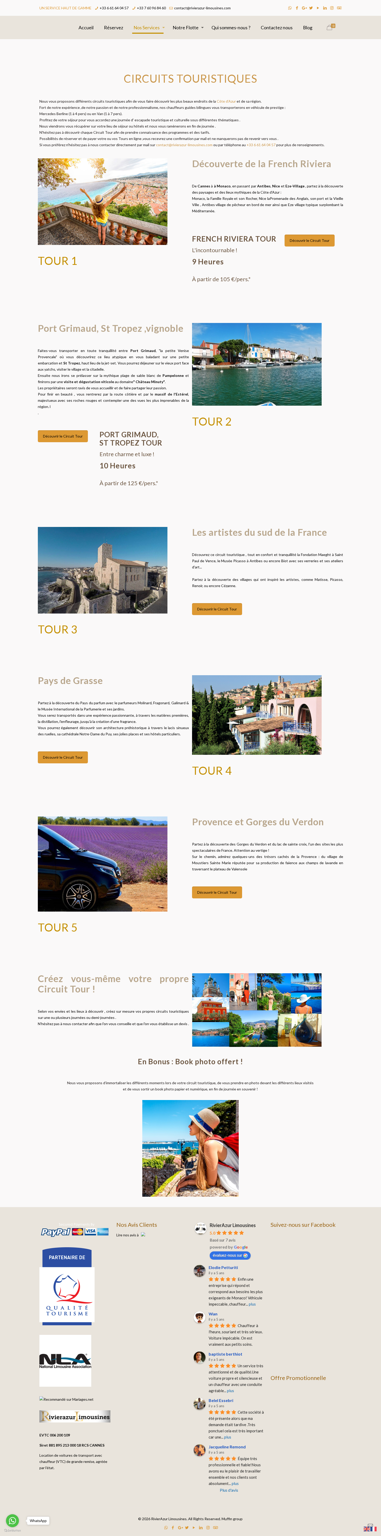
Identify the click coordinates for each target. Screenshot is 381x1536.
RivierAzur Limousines (233, 1225)
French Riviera (299, 163)
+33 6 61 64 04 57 (114, 8)
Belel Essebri (221, 1400)
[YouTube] (318, 7)
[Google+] (304, 7)
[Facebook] (297, 7)
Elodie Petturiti (223, 1267)
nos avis (129, 1235)
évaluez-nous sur (227, 1254)
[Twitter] (311, 7)
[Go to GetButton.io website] (12, 1530)
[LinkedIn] (325, 7)
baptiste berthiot (225, 1353)
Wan (213, 1313)
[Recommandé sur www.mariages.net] (66, 1399)
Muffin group (232, 1519)
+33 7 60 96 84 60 (151, 8)
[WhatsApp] (290, 7)
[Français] (373, 1528)
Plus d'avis (229, 1490)
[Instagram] (332, 7)
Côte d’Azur (226, 101)
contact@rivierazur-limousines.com (202, 8)
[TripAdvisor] (339, 7)
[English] (367, 1528)
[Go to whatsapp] (12, 1520)
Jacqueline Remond (227, 1446)
